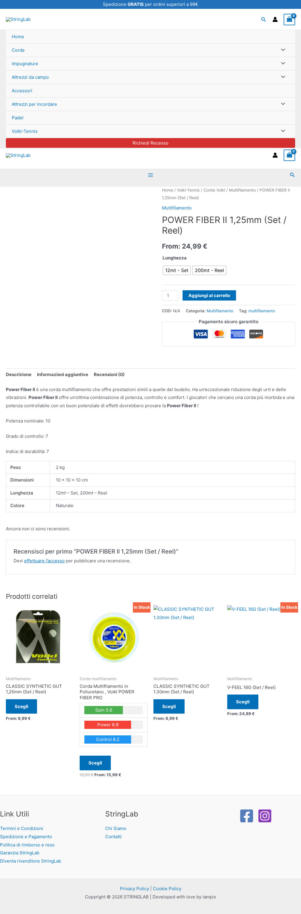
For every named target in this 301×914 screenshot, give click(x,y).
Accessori (22, 90)
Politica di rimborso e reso (27, 845)
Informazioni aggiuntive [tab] (62, 374)
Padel (18, 117)
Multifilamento (242, 190)
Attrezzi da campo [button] (30, 77)
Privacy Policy (134, 888)
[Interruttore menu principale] (151, 175)
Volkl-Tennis (188, 190)
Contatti (113, 836)
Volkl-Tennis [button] (25, 131)
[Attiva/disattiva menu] (281, 50)
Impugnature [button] (25, 63)
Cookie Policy (167, 888)
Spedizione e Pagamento (26, 836)
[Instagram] (264, 816)
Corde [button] (18, 50)
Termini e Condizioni (21, 828)
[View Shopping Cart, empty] (289, 19)
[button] (263, 19)
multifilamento (261, 310)
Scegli (21, 706)
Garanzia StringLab (19, 853)
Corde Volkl (214, 190)
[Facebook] (246, 816)
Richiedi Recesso (150, 143)
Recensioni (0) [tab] (109, 374)
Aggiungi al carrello (209, 295)
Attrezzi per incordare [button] (34, 104)
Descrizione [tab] (18, 374)
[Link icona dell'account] (275, 19)
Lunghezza (175, 258)
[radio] (176, 270)
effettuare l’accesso (44, 561)
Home (18, 36)
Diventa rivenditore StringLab (30, 861)
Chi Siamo (115, 828)
